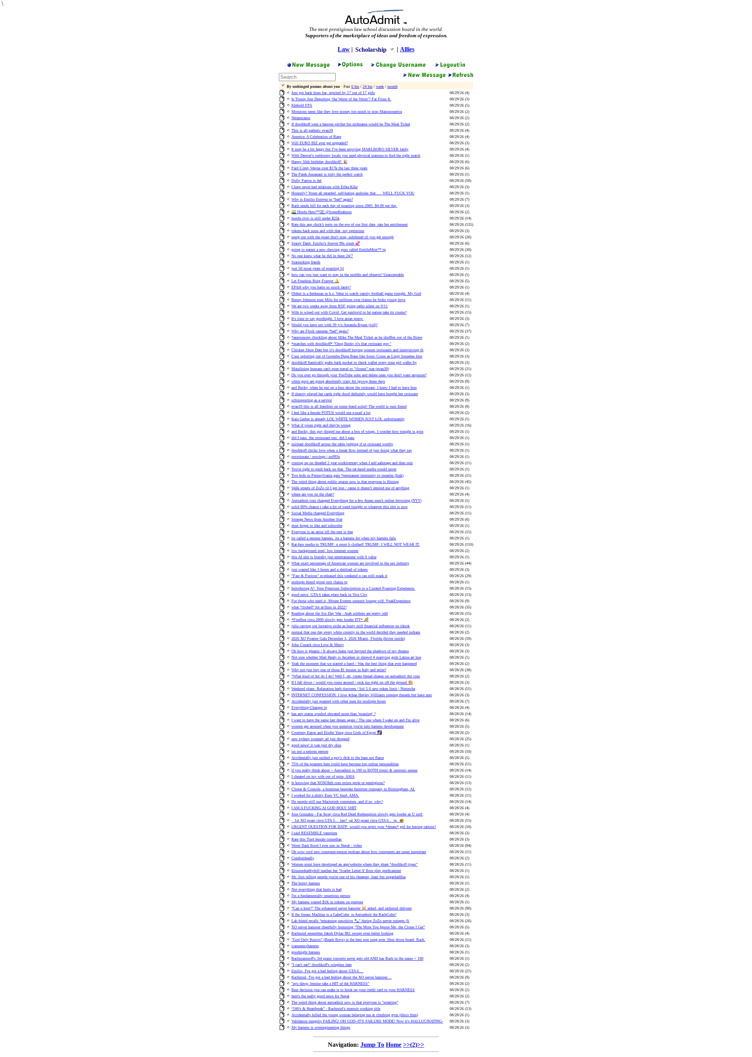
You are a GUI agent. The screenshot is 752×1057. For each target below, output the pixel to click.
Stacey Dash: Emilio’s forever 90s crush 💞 (325, 243)
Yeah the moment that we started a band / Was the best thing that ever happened (354, 663)
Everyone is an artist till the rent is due (322, 532)
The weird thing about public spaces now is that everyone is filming (345, 481)
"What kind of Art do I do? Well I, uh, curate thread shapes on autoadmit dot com (355, 676)
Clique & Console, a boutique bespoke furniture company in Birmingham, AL (353, 789)
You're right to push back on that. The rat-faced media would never (343, 469)
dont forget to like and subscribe (316, 525)
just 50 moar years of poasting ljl (317, 268)
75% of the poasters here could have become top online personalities (345, 764)
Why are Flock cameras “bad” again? (320, 331)
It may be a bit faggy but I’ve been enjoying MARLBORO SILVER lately (350, 149)
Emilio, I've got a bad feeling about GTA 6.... (327, 971)
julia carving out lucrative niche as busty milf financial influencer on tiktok (350, 626)
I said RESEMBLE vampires (314, 833)
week (380, 86)
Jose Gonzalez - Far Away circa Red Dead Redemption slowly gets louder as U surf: (357, 814)
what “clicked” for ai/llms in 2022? (319, 607)
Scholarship (371, 49)
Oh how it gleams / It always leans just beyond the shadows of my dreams (350, 651)
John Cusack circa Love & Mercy (317, 645)
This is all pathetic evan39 (312, 130)
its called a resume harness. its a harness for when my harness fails (343, 538)
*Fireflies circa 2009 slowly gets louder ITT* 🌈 (330, 619)
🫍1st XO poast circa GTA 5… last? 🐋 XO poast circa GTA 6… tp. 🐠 (347, 820)
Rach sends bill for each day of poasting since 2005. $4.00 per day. (344, 205)
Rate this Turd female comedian (316, 839)
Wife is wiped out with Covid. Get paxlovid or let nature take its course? (349, 312)
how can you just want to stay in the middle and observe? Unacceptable (347, 274)
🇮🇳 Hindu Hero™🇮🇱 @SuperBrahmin (321, 212)
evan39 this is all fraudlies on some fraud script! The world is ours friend (349, 406)
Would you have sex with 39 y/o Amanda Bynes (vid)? (334, 325)
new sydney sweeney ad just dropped (320, 739)
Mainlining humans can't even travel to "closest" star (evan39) (340, 369)
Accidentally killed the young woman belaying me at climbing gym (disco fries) (354, 1015)
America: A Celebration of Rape (316, 136)
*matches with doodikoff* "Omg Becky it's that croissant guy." (341, 343)
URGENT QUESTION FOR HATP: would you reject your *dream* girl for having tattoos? (363, 827)
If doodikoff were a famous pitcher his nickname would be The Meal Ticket (350, 124)
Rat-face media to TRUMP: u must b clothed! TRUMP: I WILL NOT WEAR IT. (355, 544)
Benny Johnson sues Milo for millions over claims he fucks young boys (348, 300)
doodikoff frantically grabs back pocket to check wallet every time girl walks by (354, 362)
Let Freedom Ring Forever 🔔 (315, 281)
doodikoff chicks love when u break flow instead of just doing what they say (351, 450)
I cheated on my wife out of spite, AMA (322, 776)
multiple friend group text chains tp (319, 582)
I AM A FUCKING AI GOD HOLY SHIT (323, 808)
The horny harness (305, 883)
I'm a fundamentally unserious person (320, 896)
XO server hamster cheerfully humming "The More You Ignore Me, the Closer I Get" (358, 927)
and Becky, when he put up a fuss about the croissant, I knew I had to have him (354, 387)
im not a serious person (309, 751)
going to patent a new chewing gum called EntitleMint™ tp (338, 249)
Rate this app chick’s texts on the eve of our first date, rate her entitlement (349, 224)
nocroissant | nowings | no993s (315, 456)
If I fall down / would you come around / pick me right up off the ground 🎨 (352, 682)
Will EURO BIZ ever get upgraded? (319, 143)
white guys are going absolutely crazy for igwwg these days (338, 381)
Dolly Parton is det (306, 180)
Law (344, 49)
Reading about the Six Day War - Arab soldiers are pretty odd (339, 613)
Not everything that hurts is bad (316, 889)
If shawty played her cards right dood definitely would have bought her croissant (354, 394)
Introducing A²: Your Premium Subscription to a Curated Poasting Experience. (353, 588)
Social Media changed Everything (317, 513)
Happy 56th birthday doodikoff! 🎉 (319, 162)
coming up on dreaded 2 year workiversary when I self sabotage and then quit (352, 463)
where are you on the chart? (312, 494)
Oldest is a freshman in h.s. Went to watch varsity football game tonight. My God (356, 293)
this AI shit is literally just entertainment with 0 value (333, 557)
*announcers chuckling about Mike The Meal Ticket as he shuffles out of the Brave (356, 337)
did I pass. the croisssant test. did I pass (322, 438)
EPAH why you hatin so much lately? (321, 287)
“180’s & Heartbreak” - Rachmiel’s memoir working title (335, 1008)
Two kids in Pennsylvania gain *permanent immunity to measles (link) (347, 475)
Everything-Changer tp (309, 707)
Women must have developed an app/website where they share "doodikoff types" (354, 864)
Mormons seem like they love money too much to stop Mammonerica (346, 111)
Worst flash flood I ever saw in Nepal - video (326, 845)
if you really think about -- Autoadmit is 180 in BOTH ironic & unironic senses (354, 770)
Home (393, 1044)
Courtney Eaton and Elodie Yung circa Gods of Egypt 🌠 (336, 732)
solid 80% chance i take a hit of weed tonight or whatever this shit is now (349, 507)
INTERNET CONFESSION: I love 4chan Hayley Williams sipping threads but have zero (361, 695)
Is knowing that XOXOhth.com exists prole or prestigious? (338, 783)
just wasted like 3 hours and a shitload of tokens (329, 569)
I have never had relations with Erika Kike (324, 187)
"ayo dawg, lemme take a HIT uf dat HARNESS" (330, 983)
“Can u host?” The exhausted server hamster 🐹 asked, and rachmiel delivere (351, 908)
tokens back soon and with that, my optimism (327, 231)
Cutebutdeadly (302, 858)
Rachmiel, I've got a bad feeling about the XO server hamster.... (341, 977)
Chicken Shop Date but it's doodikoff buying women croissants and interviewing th (357, 350)
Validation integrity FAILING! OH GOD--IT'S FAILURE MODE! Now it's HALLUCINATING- (367, 1021)
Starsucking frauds (305, 262)
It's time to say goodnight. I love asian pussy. (327, 318)
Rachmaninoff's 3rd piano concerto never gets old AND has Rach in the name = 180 (357, 958)
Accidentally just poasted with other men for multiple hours (338, 701)
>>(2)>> (413, 1044)
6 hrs (355, 86)
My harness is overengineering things (320, 1027)
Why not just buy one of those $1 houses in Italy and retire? (338, 670)
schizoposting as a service (311, 400)
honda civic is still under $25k (315, 218)
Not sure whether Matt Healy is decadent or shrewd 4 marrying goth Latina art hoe (356, 657)
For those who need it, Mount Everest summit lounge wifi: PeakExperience (350, 601)
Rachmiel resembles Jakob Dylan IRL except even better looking (342, 933)
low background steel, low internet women (324, 550)
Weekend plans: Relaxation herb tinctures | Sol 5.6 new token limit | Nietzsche (353, 689)
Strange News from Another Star (316, 519)
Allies (407, 49)
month (392, 86)
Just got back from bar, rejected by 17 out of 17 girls (333, 93)
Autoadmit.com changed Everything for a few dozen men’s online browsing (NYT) (356, 500)
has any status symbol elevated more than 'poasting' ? (333, 714)
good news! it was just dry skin (316, 745)
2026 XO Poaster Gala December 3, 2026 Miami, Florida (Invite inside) (348, 638)
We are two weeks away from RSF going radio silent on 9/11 (339, 306)
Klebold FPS (301, 105)
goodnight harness (305, 952)
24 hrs (367, 86)
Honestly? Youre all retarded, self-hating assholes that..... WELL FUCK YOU (352, 193)
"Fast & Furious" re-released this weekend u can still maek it (339, 576)
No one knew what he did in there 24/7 (322, 256)
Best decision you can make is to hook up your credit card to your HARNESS (353, 990)
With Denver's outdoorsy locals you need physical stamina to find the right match (355, 155)
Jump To (372, 1044)
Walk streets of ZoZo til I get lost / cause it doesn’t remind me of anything (350, 488)
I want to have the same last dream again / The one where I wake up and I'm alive (355, 720)
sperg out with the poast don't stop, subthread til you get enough (342, 237)
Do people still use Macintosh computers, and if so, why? (337, 801)
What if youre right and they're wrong (321, 425)
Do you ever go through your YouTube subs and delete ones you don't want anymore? (359, 375)
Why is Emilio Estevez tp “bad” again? (322, 199)
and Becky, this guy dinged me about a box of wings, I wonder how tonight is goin (357, 431)
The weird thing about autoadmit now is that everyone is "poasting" (344, 1002)
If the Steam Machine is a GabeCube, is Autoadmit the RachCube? (343, 914)
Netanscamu (300, 118)
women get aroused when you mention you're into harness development (347, 726)
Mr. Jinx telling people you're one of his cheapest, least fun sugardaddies (348, 877)
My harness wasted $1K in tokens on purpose (327, 902)
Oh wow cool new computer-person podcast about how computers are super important (358, 852)
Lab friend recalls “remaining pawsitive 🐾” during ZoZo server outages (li (350, 921)
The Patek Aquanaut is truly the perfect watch (327, 174)
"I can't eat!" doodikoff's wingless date (321, 965)
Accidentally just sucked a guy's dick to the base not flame (337, 758)
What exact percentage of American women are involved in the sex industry (350, 563)
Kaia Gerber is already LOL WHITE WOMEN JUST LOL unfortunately (348, 419)
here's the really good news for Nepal (320, 996)
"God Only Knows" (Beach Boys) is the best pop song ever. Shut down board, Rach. (358, 939)
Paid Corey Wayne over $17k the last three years (329, 168)
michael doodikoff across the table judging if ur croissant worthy (342, 444)
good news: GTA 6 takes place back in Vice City (329, 594)
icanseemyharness (305, 946)
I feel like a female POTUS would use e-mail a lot (331, 412)
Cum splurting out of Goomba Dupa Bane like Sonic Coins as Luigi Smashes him (356, 356)
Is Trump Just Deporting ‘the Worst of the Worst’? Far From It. (341, 99)
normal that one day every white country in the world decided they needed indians (355, 632)
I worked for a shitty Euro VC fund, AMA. (325, 795)
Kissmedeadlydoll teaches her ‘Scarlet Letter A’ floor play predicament (346, 870)
